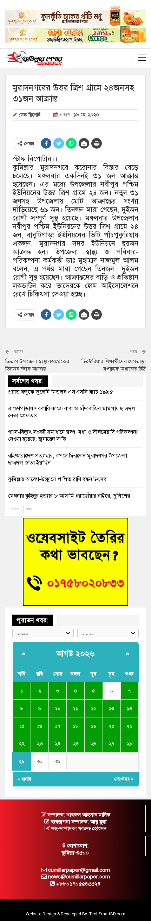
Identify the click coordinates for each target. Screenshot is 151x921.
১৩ (111, 708)
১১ (75, 708)
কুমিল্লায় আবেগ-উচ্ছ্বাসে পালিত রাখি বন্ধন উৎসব (57, 479)
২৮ (129, 744)
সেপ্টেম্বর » (123, 779)
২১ (129, 726)
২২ (22, 743)
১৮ (75, 726)
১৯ (93, 726)
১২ (93, 708)
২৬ (93, 744)
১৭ (57, 726)
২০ (111, 726)
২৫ (75, 744)
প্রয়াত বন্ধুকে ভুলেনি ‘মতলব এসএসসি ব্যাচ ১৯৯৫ (60, 392)
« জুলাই (24, 779)
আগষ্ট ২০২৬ (75, 653)
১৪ (129, 708)
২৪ (57, 744)
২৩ (39, 744)
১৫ (21, 726)
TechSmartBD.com (107, 913)
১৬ (39, 726)
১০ (57, 708)
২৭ (111, 744)
